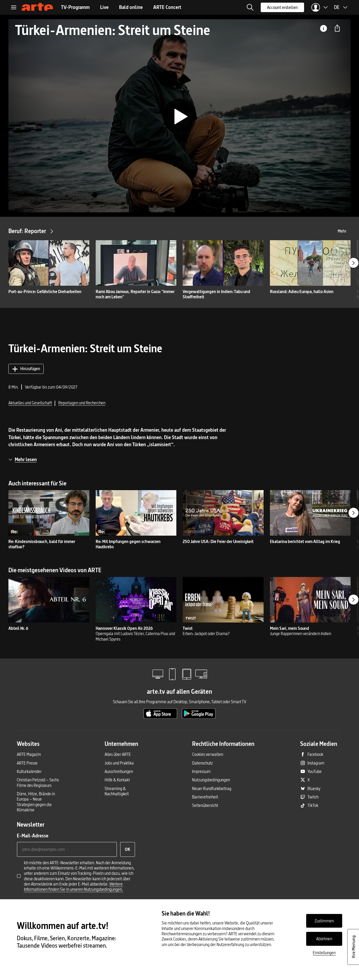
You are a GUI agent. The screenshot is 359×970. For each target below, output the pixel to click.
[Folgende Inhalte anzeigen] (353, 263)
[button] (250, 7)
